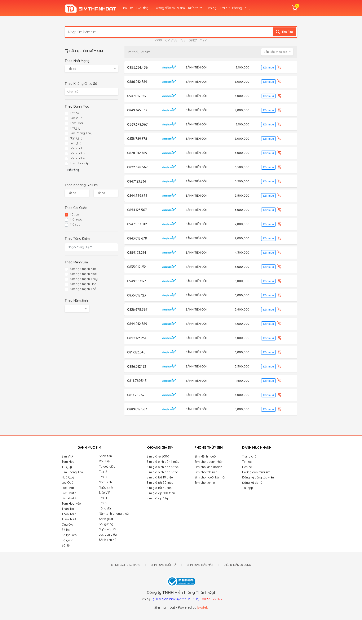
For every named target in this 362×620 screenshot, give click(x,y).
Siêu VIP (104, 493)
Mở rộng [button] (73, 170)
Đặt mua (268, 67)
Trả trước (76, 219)
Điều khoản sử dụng (237, 565)
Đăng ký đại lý (252, 483)
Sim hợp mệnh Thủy (84, 279)
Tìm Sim (127, 8)
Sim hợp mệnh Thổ (83, 289)
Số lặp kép (69, 535)
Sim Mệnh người (205, 456)
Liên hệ (211, 8)
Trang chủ (249, 456)
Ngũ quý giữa (108, 529)
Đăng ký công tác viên (258, 477)
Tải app (247, 488)
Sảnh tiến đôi (108, 540)
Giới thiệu (143, 8)
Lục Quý (75, 143)
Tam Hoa (76, 123)
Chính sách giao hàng (125, 565)
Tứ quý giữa (107, 466)
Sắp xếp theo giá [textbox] (275, 52)
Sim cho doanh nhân (208, 462)
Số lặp (66, 530)
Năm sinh (105, 482)
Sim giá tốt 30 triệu (160, 483)
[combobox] (91, 68)
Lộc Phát (76, 148)
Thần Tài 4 (69, 519)
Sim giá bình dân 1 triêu (163, 462)
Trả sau (75, 224)
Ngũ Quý (76, 138)
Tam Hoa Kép (79, 163)
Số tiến (66, 545)
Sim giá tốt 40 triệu (160, 488)
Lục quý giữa (108, 534)
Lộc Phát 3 (77, 153)
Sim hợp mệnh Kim (83, 269)
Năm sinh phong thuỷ (114, 514)
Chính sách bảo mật (200, 565)
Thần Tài (68, 509)
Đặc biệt (105, 461)
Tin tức (247, 462)
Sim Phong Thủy (81, 133)
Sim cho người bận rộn (210, 477)
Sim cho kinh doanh (208, 467)
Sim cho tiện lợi (205, 483)
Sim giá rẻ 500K (158, 456)
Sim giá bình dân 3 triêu (163, 467)
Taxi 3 (103, 477)
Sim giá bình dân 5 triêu (163, 472)
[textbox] (91, 91)
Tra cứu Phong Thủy (235, 8)
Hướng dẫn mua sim (169, 8)
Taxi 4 (103, 498)
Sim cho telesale (205, 472)
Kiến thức (195, 8)
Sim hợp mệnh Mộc (83, 274)
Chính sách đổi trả (163, 565)
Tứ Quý (75, 128)
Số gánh (67, 540)
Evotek (202, 607)
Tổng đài (105, 508)
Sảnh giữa (106, 519)
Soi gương (106, 524)
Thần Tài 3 (69, 514)
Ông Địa (67, 524)
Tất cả (74, 113)
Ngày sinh (106, 487)
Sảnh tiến (105, 456)
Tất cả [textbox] (71, 69)
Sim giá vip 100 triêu (161, 493)
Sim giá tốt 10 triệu (160, 477)
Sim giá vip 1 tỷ (157, 498)
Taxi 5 (103, 503)
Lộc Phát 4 (77, 158)
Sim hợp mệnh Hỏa (83, 284)
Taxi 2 (103, 472)
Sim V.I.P (76, 118)
